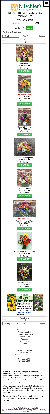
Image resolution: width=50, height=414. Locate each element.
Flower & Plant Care (24, 334)
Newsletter (24, 341)
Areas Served (24, 337)
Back (4, 41)
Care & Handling (24, 332)
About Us (24, 339)
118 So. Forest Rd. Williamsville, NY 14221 (25, 12)
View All (26, 36)
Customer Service (24, 330)
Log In (29, 28)
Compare (42, 36)
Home (24, 344)
